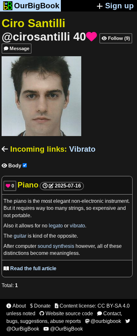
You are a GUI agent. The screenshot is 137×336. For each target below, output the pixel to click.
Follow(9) (116, 38)
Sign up (119, 5)
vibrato (77, 225)
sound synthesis (56, 246)
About (16, 306)
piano (20, 201)
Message (16, 48)
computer (26, 246)
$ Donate (40, 306)
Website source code (66, 313)
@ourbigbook (103, 321)
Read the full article (30, 268)
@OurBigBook (63, 329)
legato (56, 225)
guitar (20, 236)
